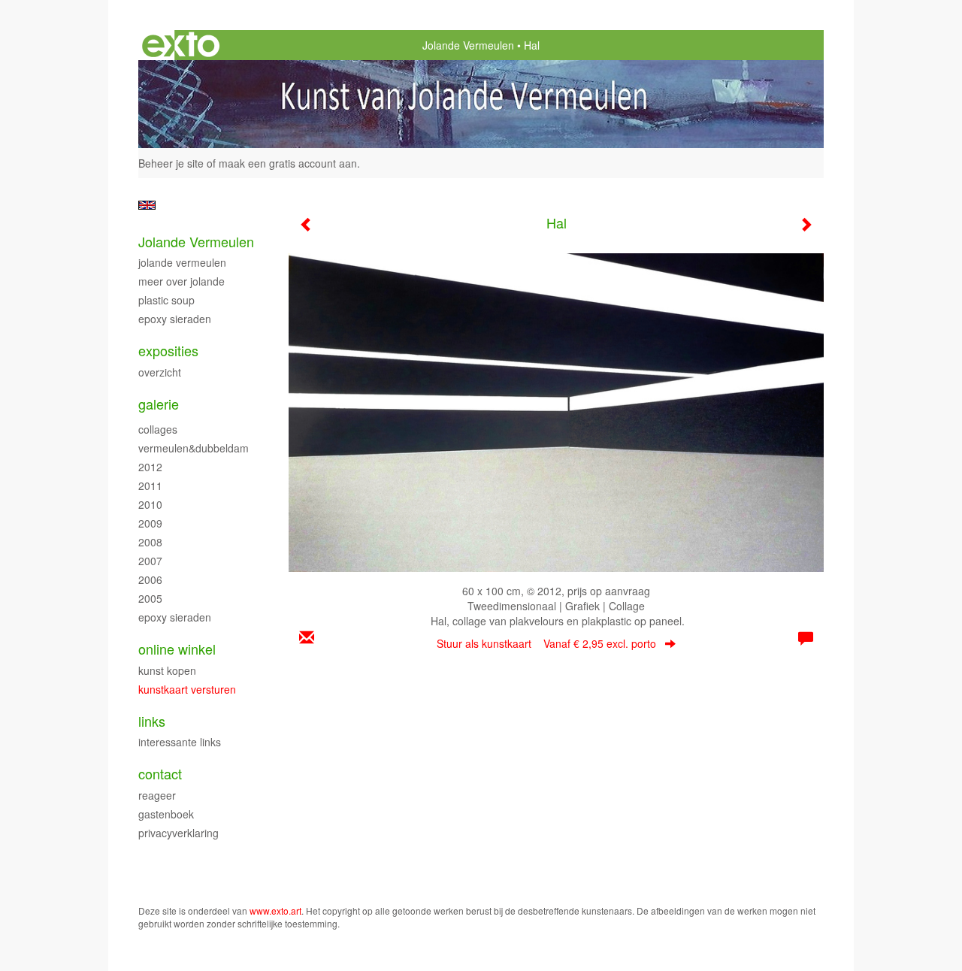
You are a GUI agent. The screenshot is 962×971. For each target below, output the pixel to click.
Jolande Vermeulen (468, 45)
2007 (150, 560)
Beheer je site (171, 163)
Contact (160, 773)
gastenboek (166, 813)
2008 (150, 541)
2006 (150, 579)
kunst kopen (167, 670)
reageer (157, 795)
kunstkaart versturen (187, 689)
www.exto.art (275, 910)
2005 (150, 598)
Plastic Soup (166, 299)
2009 (150, 523)
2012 (150, 466)
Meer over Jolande (181, 281)
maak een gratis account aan (288, 163)
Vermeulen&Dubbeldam (193, 447)
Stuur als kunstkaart (546, 643)
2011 (150, 485)
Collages (157, 429)
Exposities (168, 350)
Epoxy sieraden (174, 318)
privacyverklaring (178, 832)
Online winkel (177, 649)
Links (151, 721)
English (147, 205)
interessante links (179, 741)
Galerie (158, 404)
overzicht (159, 372)
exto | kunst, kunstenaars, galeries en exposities (180, 45)
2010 (150, 504)
